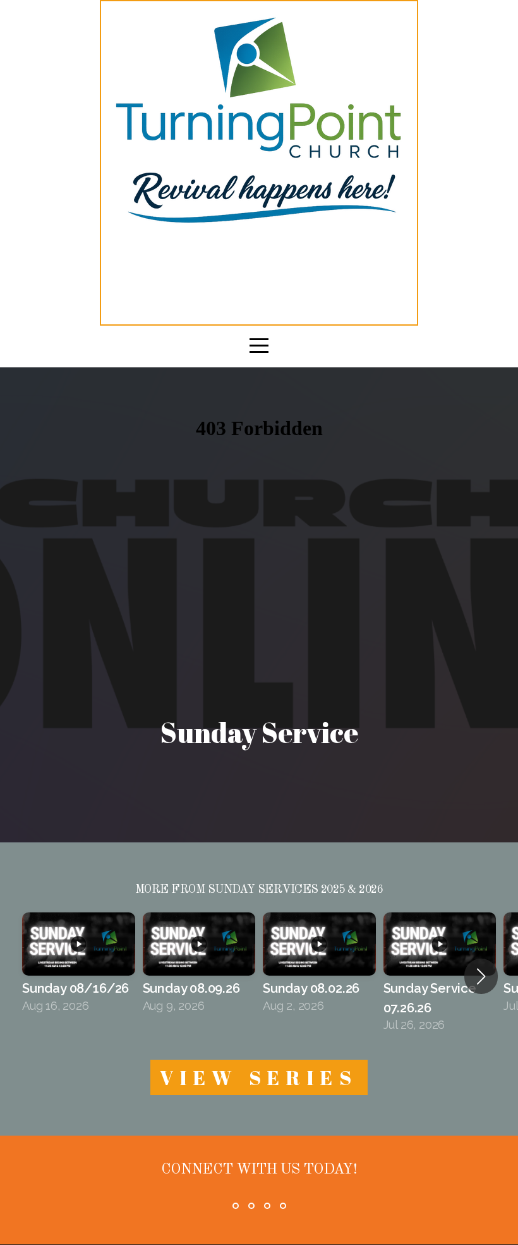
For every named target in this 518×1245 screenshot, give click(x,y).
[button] (481, 976)
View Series (259, 1077)
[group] (78, 966)
